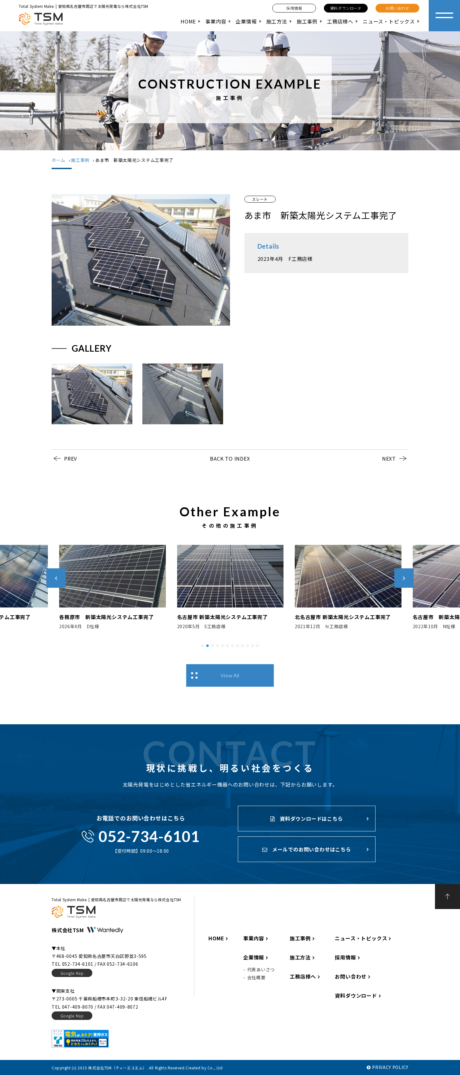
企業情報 (246, 21)
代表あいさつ (261, 969)
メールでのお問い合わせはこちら (311, 849)
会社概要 (256, 977)
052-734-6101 (149, 836)
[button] (202, 644)
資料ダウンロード (356, 995)
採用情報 (345, 957)
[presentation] (56, 578)
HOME (188, 21)
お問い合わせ (350, 976)
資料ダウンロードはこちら (310, 818)
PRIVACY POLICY (390, 1067)
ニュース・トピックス (389, 21)
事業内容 (215, 21)
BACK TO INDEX (230, 458)
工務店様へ (340, 21)
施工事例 (307, 21)
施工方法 (276, 21)
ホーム (58, 160)
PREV (70, 458)
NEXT (389, 458)
